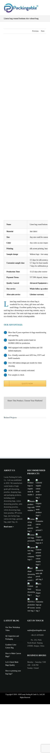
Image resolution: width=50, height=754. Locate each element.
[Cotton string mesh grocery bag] (31, 528)
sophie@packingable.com (36, 633)
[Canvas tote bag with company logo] (31, 556)
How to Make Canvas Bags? (13, 657)
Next (42, 34)
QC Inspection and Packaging (12, 640)
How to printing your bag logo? (13, 675)
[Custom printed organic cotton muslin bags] (39, 558)
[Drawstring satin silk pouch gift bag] (39, 576)
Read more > (9, 529)
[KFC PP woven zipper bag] (39, 593)
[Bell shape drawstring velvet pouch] (31, 577)
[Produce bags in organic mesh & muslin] (31, 490)
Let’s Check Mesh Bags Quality (11, 666)
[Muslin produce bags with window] (31, 508)
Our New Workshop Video (12, 631)
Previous (35, 34)
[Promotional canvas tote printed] (39, 527)
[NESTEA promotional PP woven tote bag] (31, 608)
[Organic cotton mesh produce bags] (39, 511)
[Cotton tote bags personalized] (31, 542)
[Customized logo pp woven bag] (39, 608)
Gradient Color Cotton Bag (10, 648)
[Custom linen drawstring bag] (31, 592)
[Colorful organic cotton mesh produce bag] (39, 491)
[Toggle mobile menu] (45, 14)
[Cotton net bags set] (39, 542)
